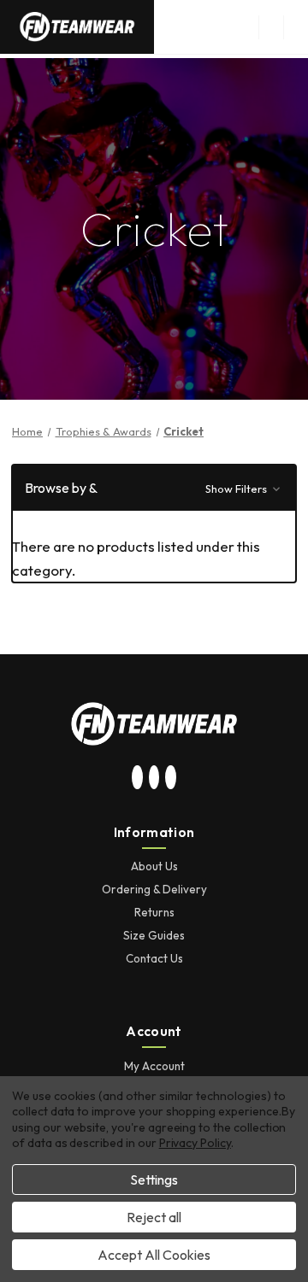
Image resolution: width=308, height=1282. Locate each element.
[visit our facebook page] (171, 778)
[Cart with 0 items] (296, 27)
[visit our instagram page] (137, 778)
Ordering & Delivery (154, 889)
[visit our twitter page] (154, 778)
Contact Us (154, 958)
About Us (154, 866)
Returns (154, 912)
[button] (154, 488)
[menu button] (270, 27)
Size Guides (154, 935)
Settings (154, 1179)
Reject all (154, 1217)
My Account (154, 1066)
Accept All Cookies (154, 1254)
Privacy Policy (195, 1142)
